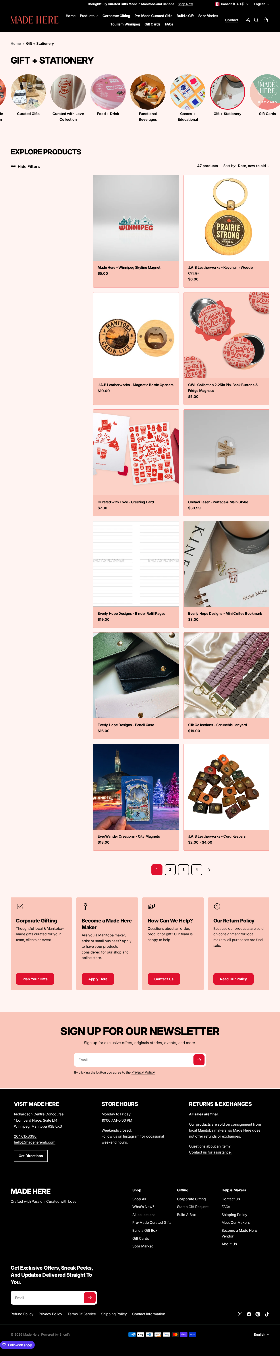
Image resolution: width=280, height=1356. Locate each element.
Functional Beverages (148, 116)
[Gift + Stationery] (227, 92)
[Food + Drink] (108, 92)
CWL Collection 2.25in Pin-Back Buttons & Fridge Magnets (223, 387)
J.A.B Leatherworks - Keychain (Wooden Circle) (221, 270)
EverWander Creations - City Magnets (129, 836)
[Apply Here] (107, 946)
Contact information (148, 1314)
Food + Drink (108, 113)
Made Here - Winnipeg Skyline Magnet (129, 267)
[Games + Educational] (187, 92)
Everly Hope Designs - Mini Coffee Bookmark (225, 613)
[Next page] (208, 869)
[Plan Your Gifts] (41, 943)
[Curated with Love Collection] (68, 92)
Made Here (31, 1334)
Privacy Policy (143, 1072)
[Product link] (136, 218)
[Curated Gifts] (28, 92)
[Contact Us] (173, 943)
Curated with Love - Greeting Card (126, 502)
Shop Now (185, 4)
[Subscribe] (199, 1059)
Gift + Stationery (227, 113)
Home (16, 43)
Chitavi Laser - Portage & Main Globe (218, 502)
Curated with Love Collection (68, 116)
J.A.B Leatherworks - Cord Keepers (216, 836)
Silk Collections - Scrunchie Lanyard (217, 725)
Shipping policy (114, 1314)
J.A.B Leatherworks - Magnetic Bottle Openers (136, 384)
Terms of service (82, 1314)
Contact (231, 20)
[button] (256, 20)
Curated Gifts (28, 113)
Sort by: (229, 165)
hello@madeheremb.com (34, 1142)
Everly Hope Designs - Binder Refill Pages (131, 613)
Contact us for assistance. (210, 1152)
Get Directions (31, 1156)
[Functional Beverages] (148, 92)
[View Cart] (266, 20)
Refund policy (22, 1314)
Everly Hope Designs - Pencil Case (126, 725)
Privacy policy (50, 1314)
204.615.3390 (25, 1136)
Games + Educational (188, 116)
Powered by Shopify (56, 1334)
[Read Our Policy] (238, 937)
